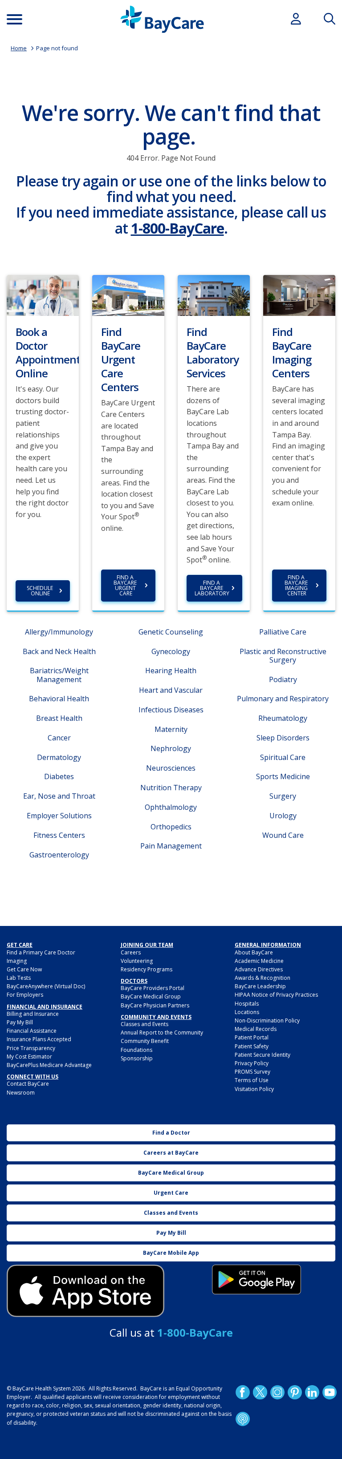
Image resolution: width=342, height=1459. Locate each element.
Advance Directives (259, 969)
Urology (283, 815)
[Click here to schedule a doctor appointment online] (43, 294)
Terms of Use (252, 1080)
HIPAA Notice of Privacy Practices (276, 994)
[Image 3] (85, 1291)
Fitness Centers (59, 835)
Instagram (277, 1392)
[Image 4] (256, 1279)
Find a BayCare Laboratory (212, 588)
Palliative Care (282, 632)
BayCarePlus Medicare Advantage (49, 1065)
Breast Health (59, 718)
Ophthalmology (171, 807)
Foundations (136, 1050)
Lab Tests (19, 978)
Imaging (17, 961)
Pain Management (171, 846)
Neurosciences (170, 768)
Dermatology (59, 757)
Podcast (243, 1419)
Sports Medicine (283, 776)
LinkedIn (312, 1392)
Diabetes (59, 776)
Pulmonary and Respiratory (283, 698)
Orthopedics (171, 827)
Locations (247, 1012)
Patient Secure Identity (262, 1055)
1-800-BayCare (177, 228)
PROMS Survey (252, 1071)
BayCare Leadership (260, 986)
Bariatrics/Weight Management (59, 675)
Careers (131, 952)
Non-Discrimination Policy (267, 1020)
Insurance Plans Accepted (39, 1039)
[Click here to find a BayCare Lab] (214, 294)
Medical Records (256, 1029)
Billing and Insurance (33, 1014)
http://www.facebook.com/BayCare (243, 1392)
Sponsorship (137, 1058)
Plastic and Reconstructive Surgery (283, 656)
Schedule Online (40, 590)
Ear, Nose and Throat (59, 796)
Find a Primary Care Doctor (41, 952)
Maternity (171, 729)
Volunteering (137, 961)
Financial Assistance (32, 1031)
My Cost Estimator (29, 1056)
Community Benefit (145, 1041)
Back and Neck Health (59, 651)
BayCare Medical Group (151, 996)
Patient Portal (252, 1037)
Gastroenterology (59, 855)
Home (19, 48)
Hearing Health (170, 670)
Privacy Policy (252, 1063)
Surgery (282, 796)
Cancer (59, 738)
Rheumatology (282, 718)
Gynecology (170, 651)
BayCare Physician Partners (155, 1005)
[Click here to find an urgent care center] (128, 294)
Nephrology (171, 748)
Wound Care (283, 835)
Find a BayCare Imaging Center (297, 585)
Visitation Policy (254, 1089)
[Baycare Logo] (162, 19)
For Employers (25, 994)
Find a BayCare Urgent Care (126, 585)
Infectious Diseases (171, 710)
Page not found (57, 48)
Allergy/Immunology (59, 632)
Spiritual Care (282, 757)
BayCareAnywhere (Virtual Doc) (46, 986)
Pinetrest (295, 1392)
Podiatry (283, 679)
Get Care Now (24, 969)
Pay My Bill (20, 1022)
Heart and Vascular (171, 690)
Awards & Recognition (262, 978)
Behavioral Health (59, 698)
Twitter (260, 1392)
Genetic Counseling (170, 632)
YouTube (329, 1392)
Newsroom (21, 1092)
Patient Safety (252, 1046)
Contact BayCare (28, 1083)
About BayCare (254, 952)
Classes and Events (144, 1024)
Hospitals (247, 1003)
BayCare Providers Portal (152, 988)
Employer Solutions (59, 815)
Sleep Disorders (282, 738)
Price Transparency (31, 1048)
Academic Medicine (259, 961)
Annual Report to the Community (162, 1032)
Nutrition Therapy (171, 787)
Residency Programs (146, 969)
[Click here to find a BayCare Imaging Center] (299, 294)
